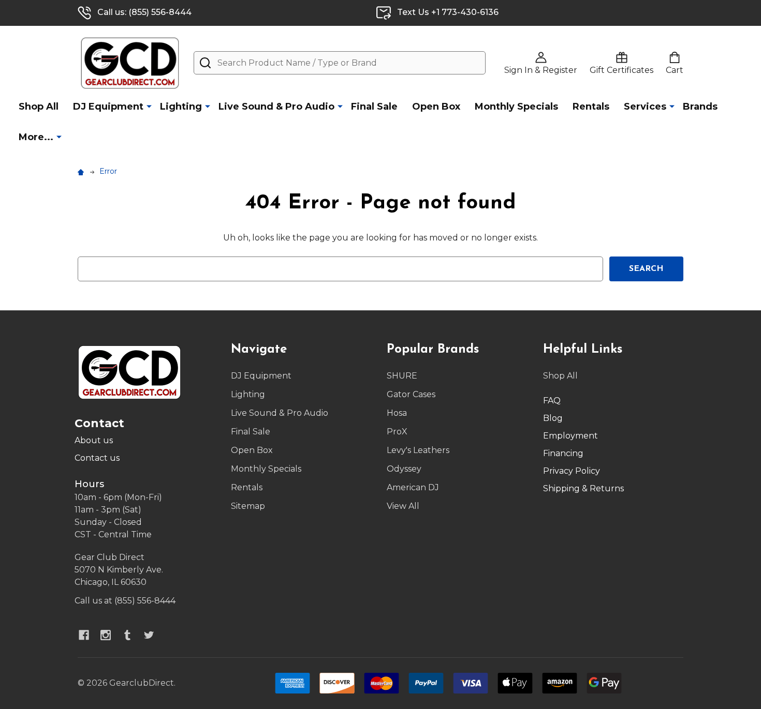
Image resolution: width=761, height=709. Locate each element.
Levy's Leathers (418, 450)
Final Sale (374, 106)
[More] (149, 106)
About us (94, 440)
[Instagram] (105, 635)
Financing (563, 453)
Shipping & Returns (583, 488)
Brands (700, 106)
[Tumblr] (127, 635)
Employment (570, 436)
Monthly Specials (516, 106)
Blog (553, 418)
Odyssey (404, 469)
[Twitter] (149, 635)
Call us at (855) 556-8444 (125, 601)
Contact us (97, 458)
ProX (397, 431)
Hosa (397, 413)
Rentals (591, 106)
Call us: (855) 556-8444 (144, 12)
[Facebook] (84, 635)
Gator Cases (411, 394)
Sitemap (248, 506)
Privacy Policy (571, 471)
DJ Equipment (108, 106)
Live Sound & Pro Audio (276, 106)
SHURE (402, 376)
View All (403, 506)
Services (645, 106)
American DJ (413, 487)
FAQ (552, 400)
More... (36, 137)
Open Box (436, 106)
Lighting (181, 106)
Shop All (38, 106)
